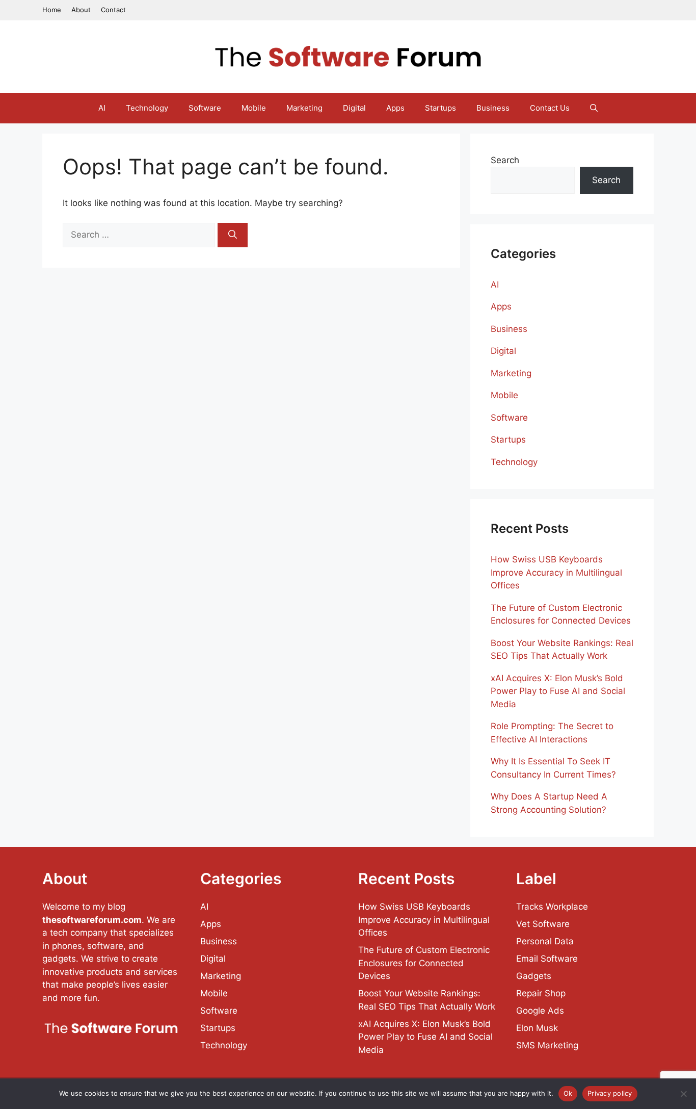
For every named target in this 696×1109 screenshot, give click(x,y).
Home (51, 10)
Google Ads (540, 1010)
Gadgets (533, 976)
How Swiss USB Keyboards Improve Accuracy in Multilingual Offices (556, 572)
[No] (683, 1094)
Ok (568, 1093)
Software (205, 108)
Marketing (304, 108)
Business (493, 108)
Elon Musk (537, 1028)
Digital (354, 108)
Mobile (254, 108)
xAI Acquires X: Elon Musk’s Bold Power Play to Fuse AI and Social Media (558, 691)
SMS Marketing (547, 1045)
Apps (395, 108)
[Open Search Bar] (594, 108)
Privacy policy (609, 1093)
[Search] (233, 235)
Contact (113, 10)
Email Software (547, 958)
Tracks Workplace (552, 906)
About (81, 10)
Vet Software (543, 924)
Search (505, 160)
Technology (147, 108)
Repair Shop (541, 993)
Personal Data (545, 941)
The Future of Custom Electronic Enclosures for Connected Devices (424, 963)
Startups (440, 108)
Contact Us (550, 108)
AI (101, 108)
